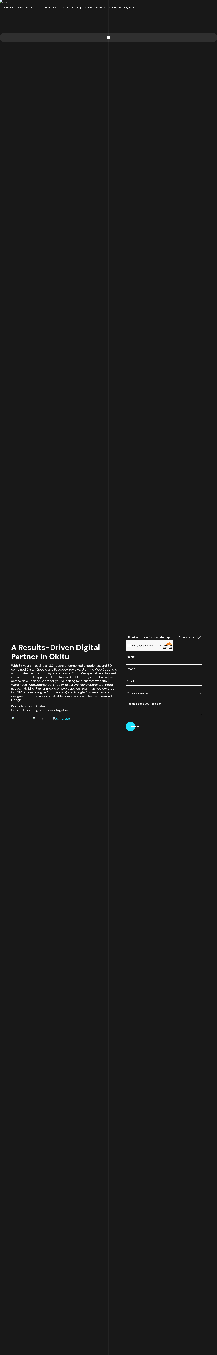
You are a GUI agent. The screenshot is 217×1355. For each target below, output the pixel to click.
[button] (1, 21)
